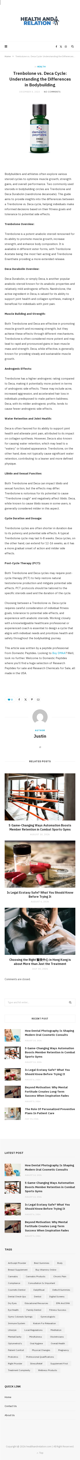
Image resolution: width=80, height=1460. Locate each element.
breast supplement (18, 1269)
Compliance (14, 1283)
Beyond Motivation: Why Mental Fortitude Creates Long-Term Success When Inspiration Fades (47, 1091)
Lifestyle (12, 1330)
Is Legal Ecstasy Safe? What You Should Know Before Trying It (40, 894)
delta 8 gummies (61, 1289)
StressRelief (36, 1363)
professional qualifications (40, 1356)
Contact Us (11, 1406)
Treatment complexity (19, 1370)
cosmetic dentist (16, 1289)
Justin (40, 736)
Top (41, 1452)
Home (8, 56)
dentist (37, 1296)
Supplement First (59, 1363)
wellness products (47, 1370)
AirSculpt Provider (17, 1263)
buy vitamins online (46, 1269)
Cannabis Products (35, 1276)
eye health (13, 1309)
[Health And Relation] (40, 20)
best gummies (41, 1263)
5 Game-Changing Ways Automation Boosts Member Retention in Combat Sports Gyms (40, 827)
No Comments (52, 91)
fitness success (57, 1309)
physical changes (41, 1350)
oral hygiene (36, 1343)
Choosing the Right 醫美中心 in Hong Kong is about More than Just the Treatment (40, 962)
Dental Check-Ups (17, 1296)
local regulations (33, 1330)
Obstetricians (57, 1336)
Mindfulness (35, 1336)
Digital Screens (57, 1296)
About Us (10, 1415)
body (60, 1263)
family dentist (34, 1309)
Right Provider (15, 1363)
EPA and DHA (63, 1303)
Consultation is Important (41, 1283)
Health (41, 66)
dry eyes (12, 1303)
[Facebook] (19, 699)
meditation (56, 1330)
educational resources (36, 1303)
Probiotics (13, 1356)
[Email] (38, 699)
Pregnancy (63, 1350)
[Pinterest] (32, 699)
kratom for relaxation (44, 1323)
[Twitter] (25, 699)
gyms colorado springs (20, 1316)
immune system (16, 1323)
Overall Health (58, 1343)
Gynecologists (48, 1316)
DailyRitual (38, 1289)
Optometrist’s (15, 1343)
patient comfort (16, 1350)
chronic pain (59, 1276)
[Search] (72, 46)
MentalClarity (14, 1336)
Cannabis (13, 1276)
